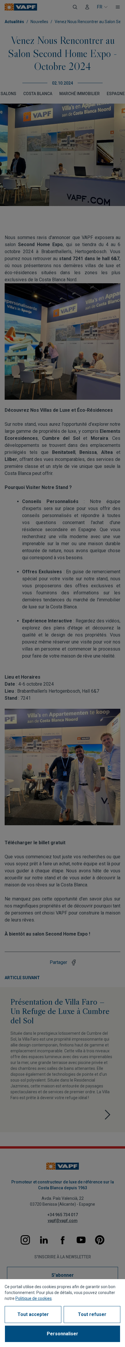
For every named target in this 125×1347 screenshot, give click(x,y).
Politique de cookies (33, 1298)
